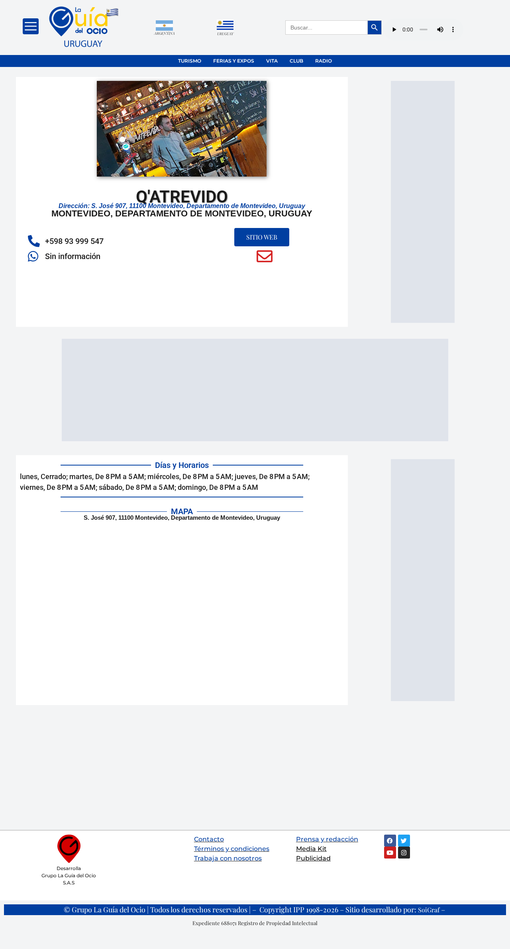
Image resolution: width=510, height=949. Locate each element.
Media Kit (311, 849)
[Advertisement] (423, 200)
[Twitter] (404, 841)
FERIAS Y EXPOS (233, 61)
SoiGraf (428, 910)
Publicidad (313, 858)
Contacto (209, 839)
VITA (272, 61)
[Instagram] (404, 853)
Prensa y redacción (327, 839)
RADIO (323, 61)
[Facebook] (390, 841)
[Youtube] (390, 853)
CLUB (296, 61)
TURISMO (189, 61)
